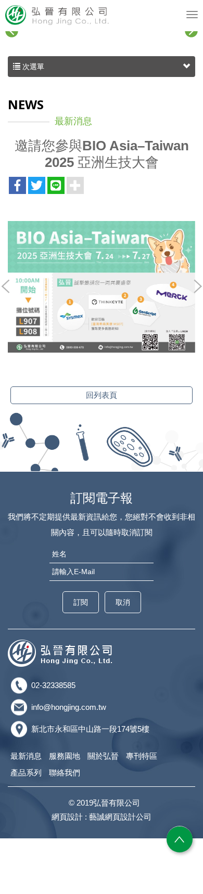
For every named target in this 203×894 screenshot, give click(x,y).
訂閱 (80, 602)
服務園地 (64, 756)
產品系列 (26, 772)
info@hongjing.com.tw (68, 707)
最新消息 (26, 756)
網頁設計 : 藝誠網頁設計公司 (101, 816)
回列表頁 (101, 395)
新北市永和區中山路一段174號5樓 (90, 728)
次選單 (32, 66)
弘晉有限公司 (57, 15)
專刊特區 (141, 756)
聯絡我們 (64, 772)
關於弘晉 (103, 756)
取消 (123, 602)
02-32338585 (53, 685)
